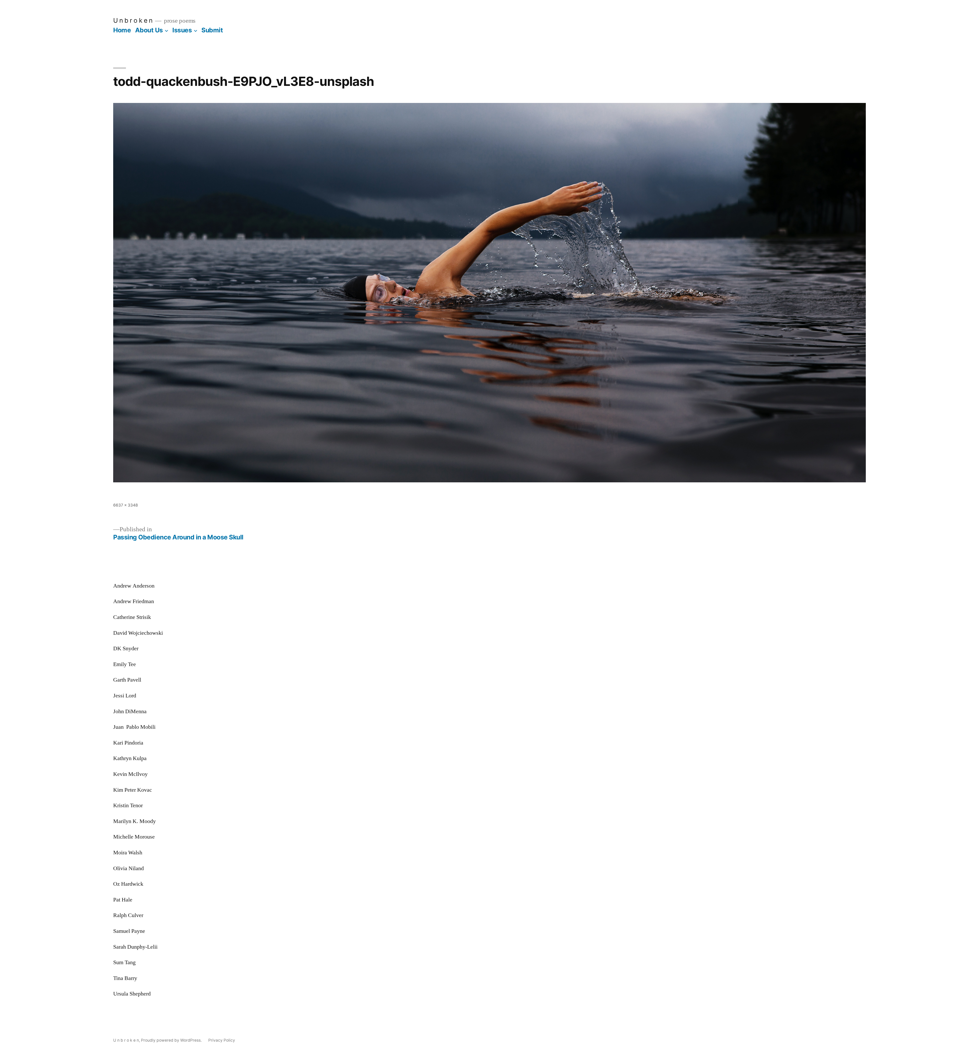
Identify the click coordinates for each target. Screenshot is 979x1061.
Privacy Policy (221, 1040)
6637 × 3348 (125, 505)
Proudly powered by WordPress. (172, 1040)
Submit (212, 30)
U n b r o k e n (132, 20)
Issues (182, 30)
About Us (149, 30)
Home (122, 30)
